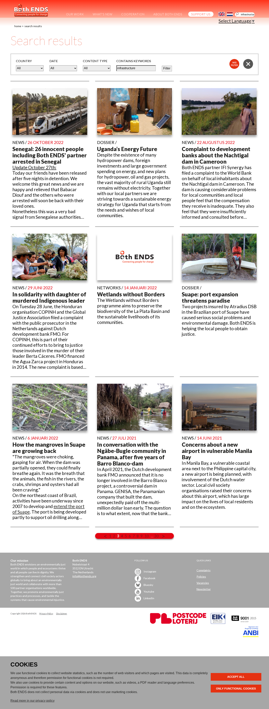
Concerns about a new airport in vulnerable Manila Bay (217, 450)
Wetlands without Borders (131, 294)
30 (156, 536)
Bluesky (148, 584)
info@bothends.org (84, 576)
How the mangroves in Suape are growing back (48, 447)
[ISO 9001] (218, 622)
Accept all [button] (236, 676)
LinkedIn (148, 598)
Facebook (149, 578)
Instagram (149, 571)
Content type (95, 61)
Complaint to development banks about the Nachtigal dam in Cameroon (216, 155)
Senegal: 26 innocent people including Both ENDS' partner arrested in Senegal (49, 155)
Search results (33, 26)
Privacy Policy (46, 613)
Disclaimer (61, 613)
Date (53, 61)
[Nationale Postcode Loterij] (178, 622)
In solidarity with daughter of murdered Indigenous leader (49, 297)
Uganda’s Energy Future (127, 149)
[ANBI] (251, 636)
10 (147, 536)
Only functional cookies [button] (236, 688)
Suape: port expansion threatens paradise (210, 297)
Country (24, 61)
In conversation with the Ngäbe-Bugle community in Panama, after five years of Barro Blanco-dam (131, 454)
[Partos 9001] (244, 622)
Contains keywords (133, 61)
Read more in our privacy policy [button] (32, 700)
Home (17, 26)
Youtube (148, 591)
